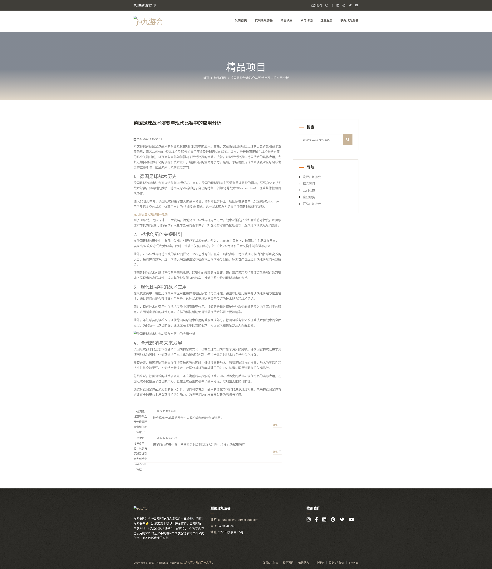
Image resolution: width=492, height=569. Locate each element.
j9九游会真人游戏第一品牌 (196, 562)
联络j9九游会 (349, 20)
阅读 (275, 424)
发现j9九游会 (264, 20)
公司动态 (306, 20)
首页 (206, 78)
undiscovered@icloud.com (240, 519)
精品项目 (286, 20)
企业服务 (326, 20)
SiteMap (353, 562)
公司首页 (241, 20)
